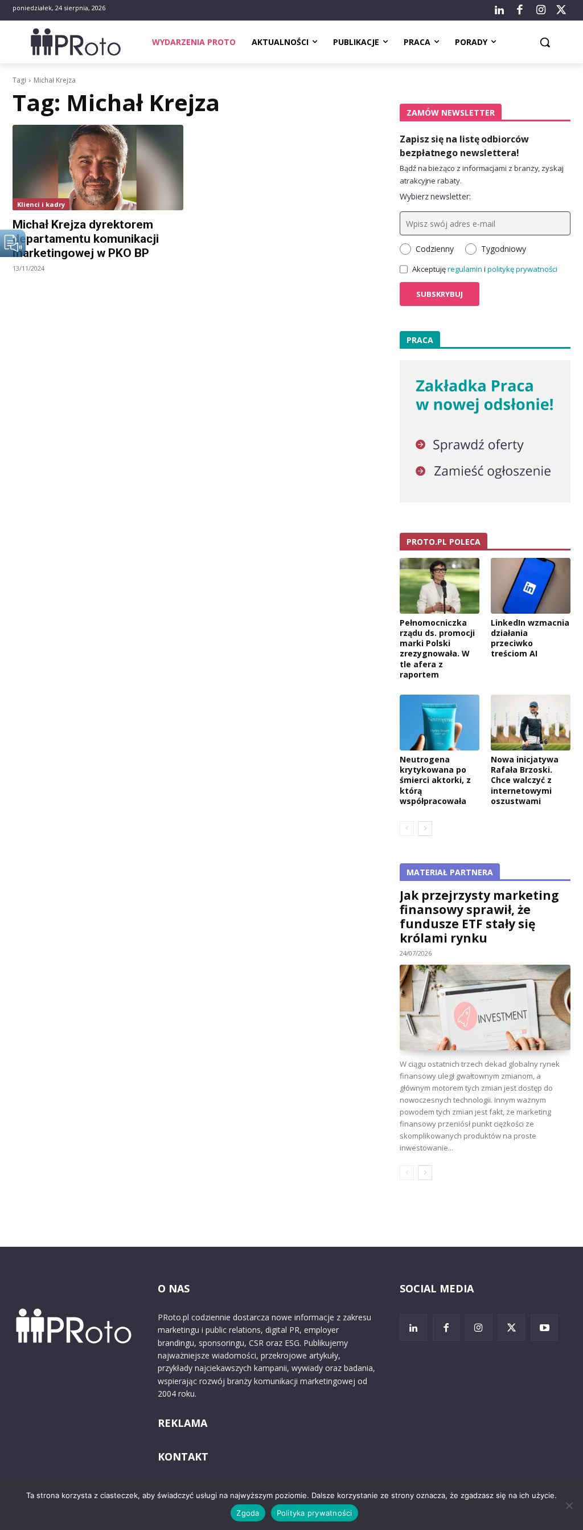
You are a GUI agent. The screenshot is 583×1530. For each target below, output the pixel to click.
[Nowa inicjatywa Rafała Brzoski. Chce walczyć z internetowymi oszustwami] (530, 722)
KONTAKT (183, 1456)
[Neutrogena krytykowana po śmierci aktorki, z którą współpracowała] (439, 722)
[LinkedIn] (499, 10)
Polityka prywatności (314, 1512)
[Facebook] (520, 10)
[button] (545, 42)
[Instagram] (540, 10)
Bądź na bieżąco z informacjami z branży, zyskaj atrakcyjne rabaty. (482, 174)
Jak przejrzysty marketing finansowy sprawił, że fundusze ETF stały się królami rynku (479, 916)
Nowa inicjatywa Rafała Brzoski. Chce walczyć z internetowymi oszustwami (525, 780)
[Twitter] (561, 10)
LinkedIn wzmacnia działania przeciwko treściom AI (530, 638)
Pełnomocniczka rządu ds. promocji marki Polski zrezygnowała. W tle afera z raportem (437, 648)
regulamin (464, 269)
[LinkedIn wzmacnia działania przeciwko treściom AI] (530, 586)
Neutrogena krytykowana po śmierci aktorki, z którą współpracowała (435, 780)
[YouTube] (544, 1327)
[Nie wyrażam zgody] (568, 1505)
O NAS (174, 1288)
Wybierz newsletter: (435, 196)
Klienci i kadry (41, 204)
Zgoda (247, 1512)
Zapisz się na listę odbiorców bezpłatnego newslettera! (464, 146)
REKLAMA (182, 1423)
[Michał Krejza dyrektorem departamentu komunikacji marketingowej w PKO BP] (98, 167)
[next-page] (425, 828)
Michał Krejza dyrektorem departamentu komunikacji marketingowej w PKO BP (86, 239)
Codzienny (435, 248)
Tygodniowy (503, 248)
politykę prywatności (522, 269)
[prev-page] (407, 828)
